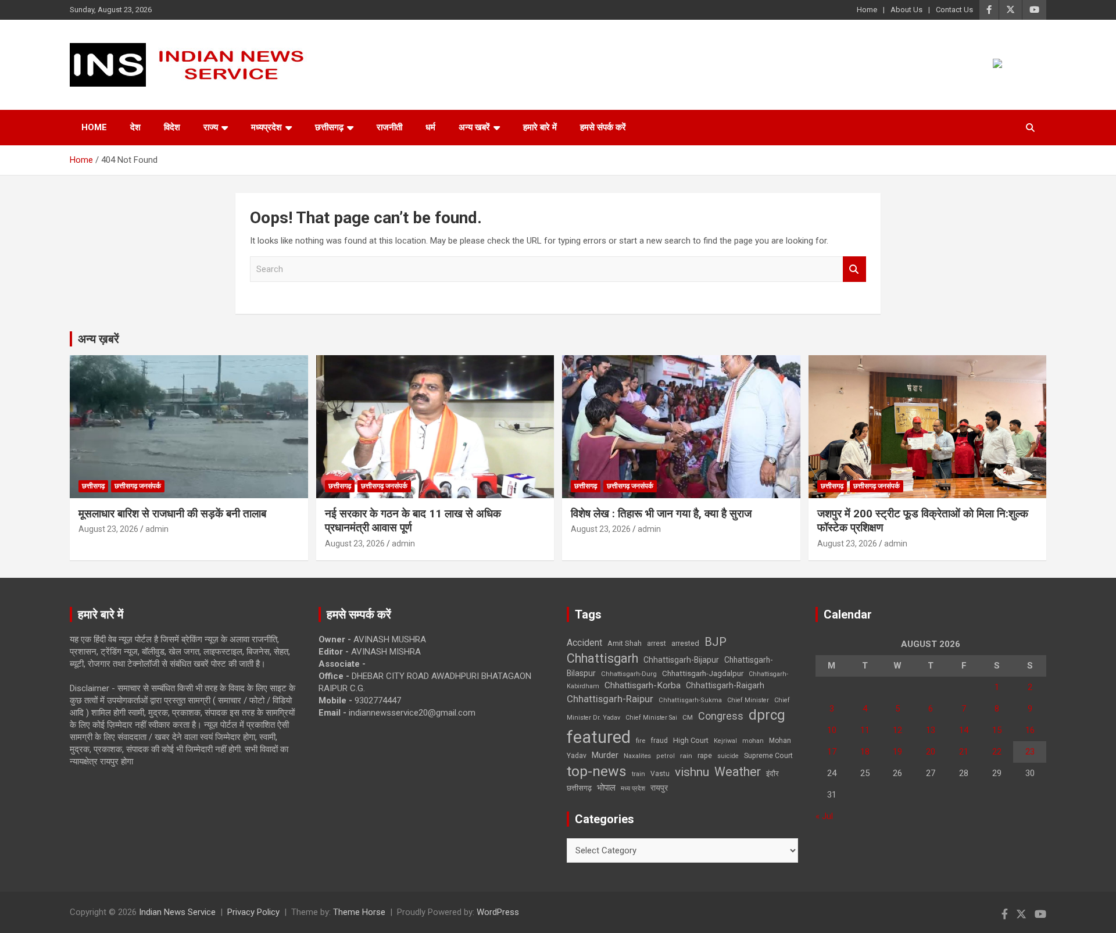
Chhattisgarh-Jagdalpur (702, 673)
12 (897, 730)
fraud (659, 741)
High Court (691, 740)
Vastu (660, 774)
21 (963, 751)
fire (640, 741)
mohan (753, 741)
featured (599, 737)
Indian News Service (177, 912)
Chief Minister (748, 700)
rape (705, 755)
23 (1030, 751)
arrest (656, 643)
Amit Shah (624, 643)
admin (157, 529)
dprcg (767, 715)
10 (831, 730)
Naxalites (637, 756)
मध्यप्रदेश (266, 127)
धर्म (430, 127)
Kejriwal (725, 741)
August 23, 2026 (108, 529)
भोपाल (606, 787)
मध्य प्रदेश (633, 788)
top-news (597, 771)
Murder (605, 755)
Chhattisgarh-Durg (629, 674)
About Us (906, 9)
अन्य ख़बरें (98, 339)
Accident (584, 642)
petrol (665, 756)
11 (865, 730)
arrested (685, 643)
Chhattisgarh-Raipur (610, 699)
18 (865, 751)
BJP (715, 642)
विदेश (172, 127)
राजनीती (389, 127)
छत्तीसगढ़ (329, 127)
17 (831, 751)
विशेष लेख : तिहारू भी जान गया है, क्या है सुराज (661, 513)
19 (897, 751)
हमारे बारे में (540, 127)
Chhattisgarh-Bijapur (681, 659)
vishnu (692, 772)
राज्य (210, 127)
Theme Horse (359, 912)
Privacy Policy (253, 912)
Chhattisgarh (602, 658)
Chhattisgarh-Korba (642, 685)
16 (1030, 730)
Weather (737, 771)
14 (963, 730)
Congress (720, 716)
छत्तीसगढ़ (579, 788)
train (638, 774)
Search (854, 269)
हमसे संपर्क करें (603, 127)
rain (686, 756)
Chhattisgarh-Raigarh (725, 685)
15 (996, 730)
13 (930, 730)
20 (930, 751)
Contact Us (954, 9)
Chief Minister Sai (651, 717)
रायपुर (659, 787)
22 (996, 751)
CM (687, 717)
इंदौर (772, 773)
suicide (728, 756)
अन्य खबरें (474, 127)
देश (135, 127)
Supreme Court (768, 755)
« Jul (824, 816)
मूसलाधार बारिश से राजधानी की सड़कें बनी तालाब (172, 513)
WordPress (498, 912)
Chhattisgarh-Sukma (690, 700)
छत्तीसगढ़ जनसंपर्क (138, 486)
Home (867, 9)
